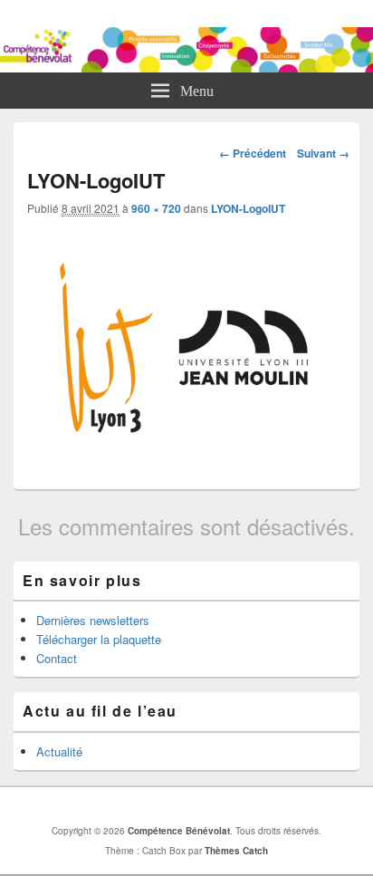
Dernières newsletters (92, 620)
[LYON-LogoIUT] (186, 463)
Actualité (59, 751)
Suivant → (323, 153)
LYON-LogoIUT (248, 208)
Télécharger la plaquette (98, 639)
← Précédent (252, 153)
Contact (56, 658)
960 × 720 (156, 208)
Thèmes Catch (236, 850)
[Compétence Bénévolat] (186, 66)
